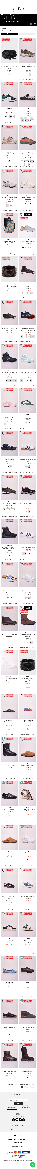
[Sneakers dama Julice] (9, 924)
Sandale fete (27, 722)
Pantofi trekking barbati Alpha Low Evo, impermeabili (27, 329)
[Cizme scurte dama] (9, 749)
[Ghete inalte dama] (27, 1055)
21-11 (27, 327)
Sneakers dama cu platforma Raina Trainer (27, 591)
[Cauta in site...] (35, 24)
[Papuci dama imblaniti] (27, 749)
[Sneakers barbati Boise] (9, 137)
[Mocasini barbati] (9, 793)
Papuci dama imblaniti (27, 765)
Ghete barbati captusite (28, 1027)
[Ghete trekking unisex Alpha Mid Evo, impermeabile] (9, 356)
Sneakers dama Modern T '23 (27, 853)
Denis (27, 982)
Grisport (9, 458)
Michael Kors (28, 589)
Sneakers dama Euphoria (9, 1027)
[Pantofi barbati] (27, 968)
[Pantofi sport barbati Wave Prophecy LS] (9, 181)
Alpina (9, 501)
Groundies (27, 633)
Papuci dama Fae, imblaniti (9, 853)
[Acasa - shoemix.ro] (18, 9)
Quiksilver (27, 938)
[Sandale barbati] (9, 443)
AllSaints (28, 807)
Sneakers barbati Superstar (28, 547)
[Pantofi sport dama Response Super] (9, 400)
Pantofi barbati (27, 984)
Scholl (27, 764)
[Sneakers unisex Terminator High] (27, 269)
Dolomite (9, 545)
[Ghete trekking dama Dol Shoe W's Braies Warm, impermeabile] (9, 531)
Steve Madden (9, 1026)
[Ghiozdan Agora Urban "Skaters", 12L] (9, 225)
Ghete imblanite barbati (9, 1071)
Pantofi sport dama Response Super (9, 416)
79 (30, 1087)
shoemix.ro (18, 1143)
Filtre (10, 34)
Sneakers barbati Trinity (28, 197)
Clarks (9, 633)
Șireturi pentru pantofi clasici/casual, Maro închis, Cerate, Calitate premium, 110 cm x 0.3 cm (9, 285)
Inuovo (28, 1069)
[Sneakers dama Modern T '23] (27, 837)
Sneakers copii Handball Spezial (9, 897)
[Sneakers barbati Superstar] (27, 531)
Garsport (27, 501)
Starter (9, 152)
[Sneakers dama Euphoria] (9, 1011)
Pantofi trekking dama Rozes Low (28, 504)
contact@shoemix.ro (19, 1130)
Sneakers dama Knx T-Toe (27, 241)
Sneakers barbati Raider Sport (28, 67)
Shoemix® (9, 64)
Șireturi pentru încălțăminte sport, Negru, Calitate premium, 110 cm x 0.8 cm (9, 67)
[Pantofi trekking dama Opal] (9, 487)
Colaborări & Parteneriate (18, 1139)
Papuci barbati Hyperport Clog (27, 110)
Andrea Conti (9, 982)
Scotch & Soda (9, 589)
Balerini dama (9, 984)
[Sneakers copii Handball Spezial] (9, 880)
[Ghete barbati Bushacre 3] (9, 618)
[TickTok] (20, 1119)
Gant (9, 764)
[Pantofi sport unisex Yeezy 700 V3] (27, 137)
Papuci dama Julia (9, 722)
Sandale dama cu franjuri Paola (27, 810)
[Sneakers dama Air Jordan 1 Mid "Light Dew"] (27, 356)
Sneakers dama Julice (9, 940)
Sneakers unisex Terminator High (28, 285)
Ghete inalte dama (27, 1071)
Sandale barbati (9, 460)
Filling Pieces (9, 807)
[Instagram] (23, 1119)
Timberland (28, 895)
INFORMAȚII (18, 1135)
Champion (9, 108)
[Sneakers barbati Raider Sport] (27, 50)
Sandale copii (28, 940)
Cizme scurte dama (9, 765)
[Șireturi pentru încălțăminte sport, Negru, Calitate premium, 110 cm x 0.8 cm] (9, 50)
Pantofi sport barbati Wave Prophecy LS (9, 198)
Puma (27, 196)
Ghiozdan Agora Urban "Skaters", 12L (9, 242)
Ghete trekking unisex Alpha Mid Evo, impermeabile (9, 373)
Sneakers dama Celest (9, 591)
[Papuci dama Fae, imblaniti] (9, 837)
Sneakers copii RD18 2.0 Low (9, 110)
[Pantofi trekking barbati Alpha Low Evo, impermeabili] (27, 312)
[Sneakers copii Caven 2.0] (27, 400)
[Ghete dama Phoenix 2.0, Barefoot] (27, 618)
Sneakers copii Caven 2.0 (28, 416)
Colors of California (28, 720)
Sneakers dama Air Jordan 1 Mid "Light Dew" (28, 373)
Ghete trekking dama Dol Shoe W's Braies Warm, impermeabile (9, 547)
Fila (28, 851)
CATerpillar (28, 64)
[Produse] (2, 15)
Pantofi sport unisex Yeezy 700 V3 (27, 154)
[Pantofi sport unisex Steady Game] (27, 443)
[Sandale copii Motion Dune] (27, 880)
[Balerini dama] (9, 968)
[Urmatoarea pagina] (33, 1087)
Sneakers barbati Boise (9, 154)
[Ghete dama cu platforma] (9, 662)
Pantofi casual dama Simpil (9, 328)
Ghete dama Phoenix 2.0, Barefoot (28, 635)
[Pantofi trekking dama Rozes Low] (27, 487)
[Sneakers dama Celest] (9, 575)
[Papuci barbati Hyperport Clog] (27, 94)
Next (9, 1069)
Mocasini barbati (9, 809)
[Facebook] (13, 1119)
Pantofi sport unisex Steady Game (28, 460)
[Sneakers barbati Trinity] (27, 181)
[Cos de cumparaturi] (31, 24)
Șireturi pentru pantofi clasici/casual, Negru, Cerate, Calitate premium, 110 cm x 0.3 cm (27, 679)
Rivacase (9, 239)
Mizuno (9, 196)
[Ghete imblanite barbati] (9, 1055)
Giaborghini (9, 720)
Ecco (9, 327)
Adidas (28, 152)
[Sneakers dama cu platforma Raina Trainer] (27, 575)
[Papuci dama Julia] (9, 706)
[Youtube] (16, 1119)
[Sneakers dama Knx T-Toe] (27, 225)
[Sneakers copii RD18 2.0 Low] (9, 94)
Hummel (28, 458)
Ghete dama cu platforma (9, 678)
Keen (28, 108)
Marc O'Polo (9, 676)
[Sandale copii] (27, 924)
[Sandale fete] (27, 706)
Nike (28, 283)
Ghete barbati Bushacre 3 (9, 634)
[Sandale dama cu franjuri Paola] (27, 793)
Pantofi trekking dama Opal (9, 503)
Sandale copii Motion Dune (28, 896)
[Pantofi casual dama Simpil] (9, 312)
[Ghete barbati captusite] (27, 1011)
